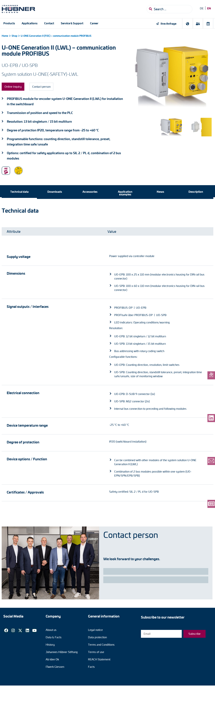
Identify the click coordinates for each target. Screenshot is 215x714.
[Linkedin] (27, 630)
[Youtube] (34, 630)
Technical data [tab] (19, 191)
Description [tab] (195, 191)
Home (5, 35)
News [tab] (160, 191)
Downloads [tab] (54, 191)
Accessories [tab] (89, 191)
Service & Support (72, 23)
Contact (49, 23)
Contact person (41, 86)
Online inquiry (13, 86)
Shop (14, 35)
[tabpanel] (107, 354)
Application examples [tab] (125, 193)
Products (9, 23)
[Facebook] (6, 630)
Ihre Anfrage (168, 23)
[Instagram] (13, 630)
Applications (29, 23)
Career (94, 23)
